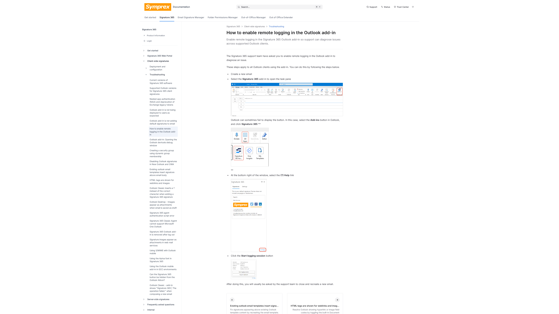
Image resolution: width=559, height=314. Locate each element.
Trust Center (403, 7)
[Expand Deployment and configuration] (146, 68)
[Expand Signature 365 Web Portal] (144, 56)
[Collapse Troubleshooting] (146, 74)
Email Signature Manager (191, 17)
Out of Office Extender (281, 17)
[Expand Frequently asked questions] (144, 304)
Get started (150, 17)
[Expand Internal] (144, 310)
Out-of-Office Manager (253, 17)
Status (387, 7)
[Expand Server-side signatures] (144, 299)
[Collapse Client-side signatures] (144, 61)
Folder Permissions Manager (223, 17)
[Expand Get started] (144, 50)
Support (373, 7)
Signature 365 (167, 17)
